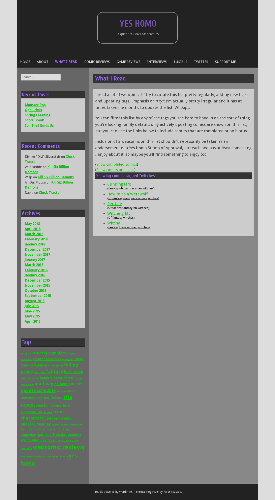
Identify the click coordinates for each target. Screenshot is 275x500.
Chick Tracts (49, 193)
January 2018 (35, 244)
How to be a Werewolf (127, 194)
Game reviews (128, 62)
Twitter (201, 62)
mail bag (44, 383)
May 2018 (32, 224)
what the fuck (60, 456)
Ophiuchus (33, 110)
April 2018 (32, 229)
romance (28, 398)
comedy (39, 352)
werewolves (139, 198)
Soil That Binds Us (39, 125)
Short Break (34, 120)
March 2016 (34, 265)
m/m (126, 198)
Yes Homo (138, 24)
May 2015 (32, 316)
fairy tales (39, 372)
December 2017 (37, 249)
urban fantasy (50, 440)
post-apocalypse (65, 391)
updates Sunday (45, 429)
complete (57, 353)
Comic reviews (97, 62)
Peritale (114, 203)
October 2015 (35, 291)
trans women (133, 188)
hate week (73, 372)
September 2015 (38, 296)
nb (121, 188)
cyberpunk (68, 359)
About (42, 62)
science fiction (49, 397)
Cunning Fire (119, 184)
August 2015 (34, 301)
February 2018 (36, 239)
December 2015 (37, 280)
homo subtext (51, 378)
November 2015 (37, 285)
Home (25, 62)
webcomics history (31, 456)
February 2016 (36, 270)
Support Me (225, 62)
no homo (62, 384)
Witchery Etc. (119, 213)
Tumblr (180, 62)
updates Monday (36, 424)
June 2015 (32, 311)
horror (68, 378)
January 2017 (35, 260)
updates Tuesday (52, 434)
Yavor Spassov (172, 491)
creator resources (47, 359)
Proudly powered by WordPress (112, 491)
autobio (25, 353)
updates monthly (61, 424)
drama (49, 365)
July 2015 (32, 306)
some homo (44, 405)
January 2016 (35, 275)
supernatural (31, 412)
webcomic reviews (59, 447)
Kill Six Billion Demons (56, 177)
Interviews (157, 62)
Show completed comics (116, 164)
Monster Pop (35, 105)
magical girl (27, 384)
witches (148, 188)
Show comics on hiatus (115, 170)
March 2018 (34, 234)
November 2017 (37, 255)
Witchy (113, 223)
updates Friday (57, 418)
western (47, 456)
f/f (110, 198)
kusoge (78, 378)
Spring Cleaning (38, 115)
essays (59, 365)
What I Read (66, 62)
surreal (47, 412)
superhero (62, 405)
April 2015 (32, 321)
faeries (117, 208)
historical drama (30, 378)
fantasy (113, 188)
